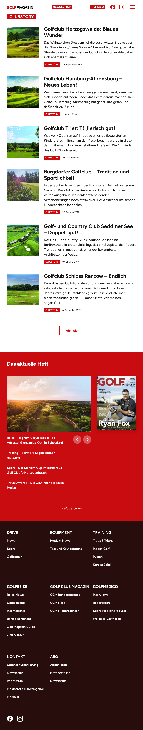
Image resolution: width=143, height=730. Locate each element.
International (16, 611)
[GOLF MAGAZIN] (20, 7)
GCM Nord (57, 603)
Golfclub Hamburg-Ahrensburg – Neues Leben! (83, 81)
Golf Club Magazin (69, 586)
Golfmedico (105, 586)
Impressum (15, 681)
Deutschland (16, 603)
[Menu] (132, 7)
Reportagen (101, 603)
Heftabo (97, 7)
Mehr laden (71, 330)
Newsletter (62, 7)
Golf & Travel (16, 635)
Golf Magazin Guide (21, 627)
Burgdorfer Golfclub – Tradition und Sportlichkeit (86, 174)
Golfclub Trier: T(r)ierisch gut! (79, 128)
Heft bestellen (71, 508)
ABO (54, 656)
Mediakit (13, 697)
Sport (11, 549)
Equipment (61, 532)
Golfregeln (14, 557)
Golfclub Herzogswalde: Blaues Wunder (81, 32)
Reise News (15, 595)
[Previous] (77, 439)
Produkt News (60, 541)
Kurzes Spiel (102, 565)
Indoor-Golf (101, 549)
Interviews (100, 595)
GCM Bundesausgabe (65, 595)
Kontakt (16, 656)
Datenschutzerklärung (22, 665)
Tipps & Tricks (103, 541)
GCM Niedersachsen (64, 611)
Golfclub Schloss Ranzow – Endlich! (86, 276)
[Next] (87, 439)
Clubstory (51, 64)
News (11, 541)
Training (102, 532)
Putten (98, 557)
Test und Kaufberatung (66, 549)
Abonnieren (58, 665)
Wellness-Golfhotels (107, 619)
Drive (12, 532)
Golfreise (17, 586)
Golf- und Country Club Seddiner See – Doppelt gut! (88, 229)
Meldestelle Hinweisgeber (25, 689)
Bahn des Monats (19, 619)
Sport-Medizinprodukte (110, 611)
